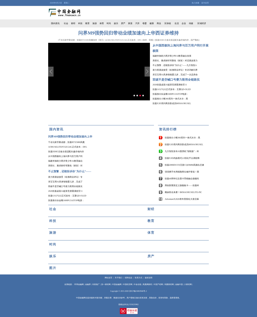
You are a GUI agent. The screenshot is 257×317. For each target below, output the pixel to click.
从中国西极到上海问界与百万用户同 (65, 156)
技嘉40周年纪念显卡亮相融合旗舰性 (182, 178)
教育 (87, 23)
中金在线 (137, 284)
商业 (159, 23)
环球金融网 (79, 284)
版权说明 (148, 278)
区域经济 (201, 23)
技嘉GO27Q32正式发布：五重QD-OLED (172, 89)
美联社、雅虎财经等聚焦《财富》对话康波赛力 (175, 60)
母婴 (144, 23)
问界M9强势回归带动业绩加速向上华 (70, 136)
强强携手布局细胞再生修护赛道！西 (182, 172)
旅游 (94, 23)
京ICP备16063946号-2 (138, 291)
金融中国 (179, 284)
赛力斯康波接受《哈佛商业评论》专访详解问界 (175, 70)
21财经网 (188, 284)
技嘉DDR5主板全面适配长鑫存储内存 (66, 151)
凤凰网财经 (147, 284)
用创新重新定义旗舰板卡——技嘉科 (182, 185)
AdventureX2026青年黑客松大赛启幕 (182, 199)
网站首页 (108, 278)
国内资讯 (55, 23)
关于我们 (118, 278)
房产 (123, 23)
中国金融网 (116, 284)
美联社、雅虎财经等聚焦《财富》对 (65, 165)
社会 (66, 23)
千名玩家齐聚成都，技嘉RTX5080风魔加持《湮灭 (81, 40)
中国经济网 (127, 284)
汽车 (137, 23)
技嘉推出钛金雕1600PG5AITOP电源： (171, 94)
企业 (184, 23)
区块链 (168, 23)
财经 (73, 23)
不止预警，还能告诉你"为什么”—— (69, 171)
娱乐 (116, 23)
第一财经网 (106, 284)
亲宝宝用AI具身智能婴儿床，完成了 (65, 182)
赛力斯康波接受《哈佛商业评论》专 (65, 177)
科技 (80, 23)
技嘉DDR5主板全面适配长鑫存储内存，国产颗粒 (177, 40)
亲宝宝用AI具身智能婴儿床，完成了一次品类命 (175, 74)
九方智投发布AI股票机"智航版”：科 (182, 151)
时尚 (109, 23)
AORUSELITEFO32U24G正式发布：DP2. (67, 147)
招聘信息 (128, 278)
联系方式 (138, 278)
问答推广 (96, 284)
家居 (130, 23)
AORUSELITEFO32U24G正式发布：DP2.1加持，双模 (129, 40)
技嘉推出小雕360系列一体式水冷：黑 (170, 99)
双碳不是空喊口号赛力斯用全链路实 (176, 79)
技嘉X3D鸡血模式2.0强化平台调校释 (182, 158)
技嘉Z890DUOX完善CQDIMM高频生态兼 (184, 165)
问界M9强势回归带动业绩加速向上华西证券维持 (128, 33)
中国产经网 (158, 284)
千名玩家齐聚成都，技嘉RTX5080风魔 (66, 142)
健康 (152, 23)
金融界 (88, 284)
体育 (102, 23)
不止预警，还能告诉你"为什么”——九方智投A (175, 65)
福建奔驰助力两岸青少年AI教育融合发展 (172, 56)
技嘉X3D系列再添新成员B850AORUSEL (172, 103)
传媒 (191, 23)
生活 (177, 23)
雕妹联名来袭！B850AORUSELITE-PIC (183, 192)
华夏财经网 (169, 284)
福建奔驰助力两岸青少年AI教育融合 (65, 161)
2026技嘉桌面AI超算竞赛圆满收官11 (170, 84)
